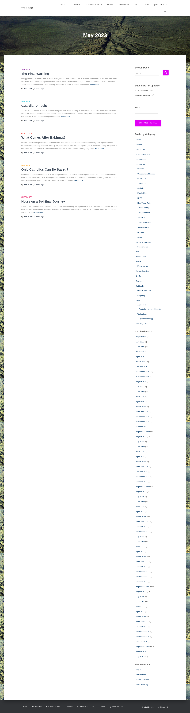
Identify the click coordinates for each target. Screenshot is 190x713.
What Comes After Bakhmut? (43, 137)
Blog (147, 5)
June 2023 (140, 502)
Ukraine (140, 232)
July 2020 (140, 656)
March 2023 (141, 516)
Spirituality (26, 69)
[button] (66, 5)
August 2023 (141, 492)
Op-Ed (138, 276)
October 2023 (141, 482)
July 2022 (140, 537)
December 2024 (142, 417)
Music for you (142, 266)
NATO (139, 198)
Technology (142, 314)
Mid (137, 252)
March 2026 (141, 362)
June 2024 (140, 447)
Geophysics (124, 5)
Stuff (137, 5)
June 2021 (140, 601)
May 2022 (140, 547)
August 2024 (141, 437)
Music (138, 262)
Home (63, 5)
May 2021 (140, 606)
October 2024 (141, 427)
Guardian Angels (34, 105)
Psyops (139, 281)
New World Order (94, 5)
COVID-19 (141, 179)
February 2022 (142, 562)
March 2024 (141, 462)
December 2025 (142, 372)
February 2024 (142, 467)
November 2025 (142, 377)
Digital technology (146, 318)
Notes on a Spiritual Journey (43, 201)
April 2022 (140, 551)
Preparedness (144, 212)
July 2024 (140, 442)
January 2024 (141, 472)
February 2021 (142, 621)
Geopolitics (26, 133)
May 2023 (140, 507)
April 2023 (140, 512)
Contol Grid (140, 149)
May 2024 (140, 452)
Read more (94, 84)
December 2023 (142, 477)
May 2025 (140, 397)
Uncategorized (142, 323)
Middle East (142, 193)
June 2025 (140, 392)
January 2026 (141, 367)
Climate (139, 144)
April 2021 (140, 611)
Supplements (142, 247)
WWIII (139, 237)
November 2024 (142, 422)
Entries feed (141, 675)
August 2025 (141, 382)
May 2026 (140, 352)
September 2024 (143, 432)
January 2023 (141, 526)
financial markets (143, 154)
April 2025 (140, 402)
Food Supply (144, 207)
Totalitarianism (143, 227)
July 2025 (140, 387)
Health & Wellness (143, 242)
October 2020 (141, 641)
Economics (76, 5)
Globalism (141, 188)
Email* (137, 108)
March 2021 (141, 616)
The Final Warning (35, 73)
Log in (138, 670)
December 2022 (142, 532)
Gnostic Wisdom (144, 290)
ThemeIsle (164, 707)
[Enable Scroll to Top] (185, 708)
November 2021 (142, 576)
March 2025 (141, 407)
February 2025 (142, 412)
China (138, 139)
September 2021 (143, 587)
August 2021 (141, 591)
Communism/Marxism (146, 174)
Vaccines (142, 183)
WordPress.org (142, 685)
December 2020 (142, 631)
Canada (140, 169)
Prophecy (141, 295)
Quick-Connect (160, 5)
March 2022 (141, 556)
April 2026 (140, 357)
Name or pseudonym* (144, 95)
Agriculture (141, 305)
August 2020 (141, 651)
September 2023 (143, 487)
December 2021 (142, 572)
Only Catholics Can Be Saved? (44, 169)
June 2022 (140, 541)
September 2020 (143, 646)
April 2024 (140, 457)
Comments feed (142, 680)
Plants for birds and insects (150, 309)
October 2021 (141, 581)
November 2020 (142, 636)
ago (39, 89)
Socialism (141, 217)
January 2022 (141, 566)
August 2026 (141, 337)
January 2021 (141, 626)
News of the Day (143, 271)
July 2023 (140, 497)
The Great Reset (144, 222)
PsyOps (110, 5)
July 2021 (140, 596)
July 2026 (140, 342)
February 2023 (142, 522)
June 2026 (140, 347)
